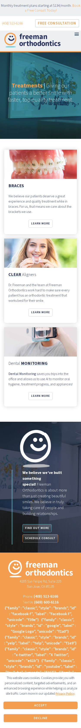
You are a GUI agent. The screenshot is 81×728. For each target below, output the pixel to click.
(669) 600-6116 (46, 602)
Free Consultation (57, 23)
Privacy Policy (65, 693)
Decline (41, 718)
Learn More (40, 223)
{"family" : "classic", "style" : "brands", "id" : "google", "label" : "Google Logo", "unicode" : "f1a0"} (40, 625)
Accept (40, 705)
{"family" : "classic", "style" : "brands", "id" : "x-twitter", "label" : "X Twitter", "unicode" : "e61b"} (40, 654)
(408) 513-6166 (12, 23)
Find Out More (37, 528)
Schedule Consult (40, 538)
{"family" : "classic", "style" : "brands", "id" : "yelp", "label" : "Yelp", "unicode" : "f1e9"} (40, 640)
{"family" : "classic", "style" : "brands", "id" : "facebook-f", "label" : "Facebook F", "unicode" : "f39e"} (40, 614)
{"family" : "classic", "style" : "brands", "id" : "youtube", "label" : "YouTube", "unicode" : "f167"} (40, 666)
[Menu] (77, 34)
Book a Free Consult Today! (52, 8)
